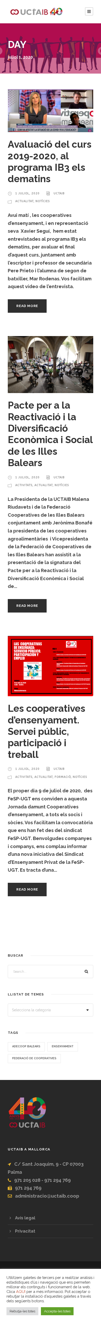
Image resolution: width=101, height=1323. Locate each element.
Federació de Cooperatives (34, 1058)
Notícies (42, 201)
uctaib (59, 193)
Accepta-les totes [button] (57, 1311)
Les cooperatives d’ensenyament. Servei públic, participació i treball (46, 731)
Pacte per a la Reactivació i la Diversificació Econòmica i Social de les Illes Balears (50, 434)
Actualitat (24, 201)
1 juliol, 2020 (27, 193)
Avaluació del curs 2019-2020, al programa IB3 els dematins (49, 161)
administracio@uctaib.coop (47, 1196)
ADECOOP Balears (26, 1046)
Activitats (23, 485)
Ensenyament (63, 1046)
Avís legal (25, 1217)
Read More (27, 306)
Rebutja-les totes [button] (22, 1311)
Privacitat (25, 1231)
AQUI (20, 1291)
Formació (63, 777)
